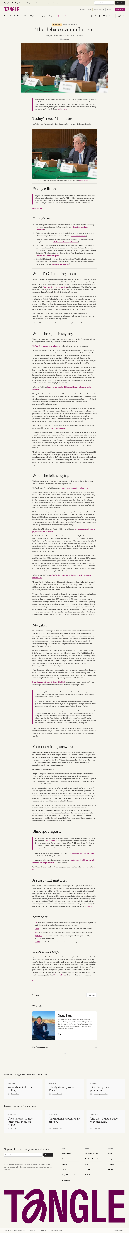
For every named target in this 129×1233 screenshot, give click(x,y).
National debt (57, 1128)
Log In (109, 9)
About (87, 1148)
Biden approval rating (101, 1094)
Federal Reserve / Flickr (85, 180)
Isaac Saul (73, 24)
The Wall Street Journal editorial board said (46, 346)
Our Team (87, 1169)
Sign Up (118, 9)
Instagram (111, 1159)
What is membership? (91, 1159)
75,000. (37, 942)
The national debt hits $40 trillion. (64, 1120)
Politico (89, 906)
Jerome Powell (57, 1094)
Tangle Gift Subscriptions (69, 1175)
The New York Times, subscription (47, 256)
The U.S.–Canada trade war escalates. (103, 1120)
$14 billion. (38, 936)
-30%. (37, 929)
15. (36, 923)
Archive (64, 1169)
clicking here (62, 109)
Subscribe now (37, 208)
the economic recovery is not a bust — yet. (74, 488)
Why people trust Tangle (92, 1153)
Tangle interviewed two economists (54, 287)
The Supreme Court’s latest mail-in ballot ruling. (20, 1121)
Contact (87, 1175)
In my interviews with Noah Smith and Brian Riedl (48, 682)
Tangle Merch (66, 1180)
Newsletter (66, 39)
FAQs (86, 1164)
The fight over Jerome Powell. (61, 1089)
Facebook (111, 1164)
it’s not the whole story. (57, 428)
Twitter (110, 1153)
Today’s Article (66, 1153)
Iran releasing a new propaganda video (81, 853)
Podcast (64, 1164)
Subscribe (120, 3)
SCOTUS (13, 1128)
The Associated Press (78, 236)
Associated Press (60, 975)
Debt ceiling (15, 1094)
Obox (23, 1230)
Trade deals (97, 1128)
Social (110, 1148)
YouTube (110, 1169)
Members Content (67, 1159)
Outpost (18, 1230)
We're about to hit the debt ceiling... (23, 1089)
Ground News (50, 841)
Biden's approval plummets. (99, 1089)
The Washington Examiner (60, 264)
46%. (37, 932)
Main (63, 1148)
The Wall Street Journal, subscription (65, 242)
